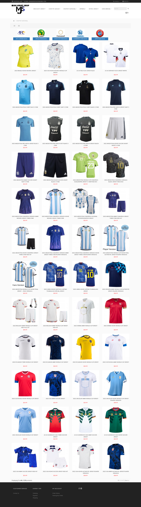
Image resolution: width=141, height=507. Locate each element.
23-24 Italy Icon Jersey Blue (86, 70)
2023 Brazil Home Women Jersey (25, 70)
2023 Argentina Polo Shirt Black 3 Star (85, 107)
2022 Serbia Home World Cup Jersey (116, 325)
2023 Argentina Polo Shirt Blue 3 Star (25, 107)
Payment (35, 495)
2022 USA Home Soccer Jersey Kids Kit (55, 471)
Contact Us (16, 493)
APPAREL (82, 9)
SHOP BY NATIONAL (69, 9)
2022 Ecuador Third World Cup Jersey (25, 362)
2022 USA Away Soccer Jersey (55, 398)
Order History (56, 493)
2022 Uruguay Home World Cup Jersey (25, 435)
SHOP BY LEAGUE (54, 9)
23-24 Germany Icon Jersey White (116, 70)
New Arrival (106, 9)
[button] (126, 1)
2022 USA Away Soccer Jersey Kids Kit (25, 471)
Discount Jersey (39, 9)
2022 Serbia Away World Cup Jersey (85, 325)
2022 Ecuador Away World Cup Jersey (55, 362)
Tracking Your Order (57, 495)
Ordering (35, 493)
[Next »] (127, 480)
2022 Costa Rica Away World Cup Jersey (116, 362)
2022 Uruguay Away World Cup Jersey (85, 398)
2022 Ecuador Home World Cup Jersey (85, 362)
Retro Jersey (93, 9)
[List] (19, 26)
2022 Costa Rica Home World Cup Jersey (25, 398)
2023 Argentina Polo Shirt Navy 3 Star (55, 107)
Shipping (35, 498)
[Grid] (15, 26)
